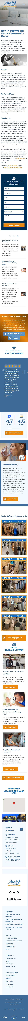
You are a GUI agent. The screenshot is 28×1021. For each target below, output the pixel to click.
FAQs (7, 961)
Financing (9, 964)
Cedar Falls (10, 987)
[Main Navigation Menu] (24, 4)
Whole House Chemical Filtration (13, 921)
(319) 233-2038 (12, 860)
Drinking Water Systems (14, 924)
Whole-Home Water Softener (12, 916)
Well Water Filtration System (13, 928)
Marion (8, 978)
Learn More (12, 499)
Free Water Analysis (15, 334)
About (8, 935)
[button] (14, 803)
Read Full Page (10, 687)
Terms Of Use (19, 999)
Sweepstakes (10, 958)
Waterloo (9, 984)
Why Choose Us (11, 938)
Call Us (15, 338)
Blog (7, 950)
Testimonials (10, 947)
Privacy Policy (9, 999)
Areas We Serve (12, 973)
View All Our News (13, 778)
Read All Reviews (15, 433)
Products (9, 944)
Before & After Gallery (14, 941)
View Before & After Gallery (15, 638)
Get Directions (11, 842)
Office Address (9, 829)
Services (9, 912)
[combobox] (14, 212)
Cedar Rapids (10, 975)
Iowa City (9, 981)
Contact (10, 956)
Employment (10, 967)
